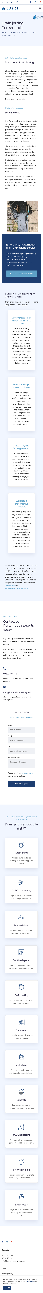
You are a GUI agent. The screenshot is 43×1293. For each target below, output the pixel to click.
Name (10, 725)
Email (10, 736)
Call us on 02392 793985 (23, 273)
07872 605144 (10, 585)
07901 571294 (7, 1258)
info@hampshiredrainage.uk (16, 588)
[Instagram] (35, 2)
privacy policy (27, 773)
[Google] (40, 2)
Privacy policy (7, 1273)
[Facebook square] (30, 2)
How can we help (14, 758)
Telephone (11, 747)
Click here (31, 1281)
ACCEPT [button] (7, 1288)
